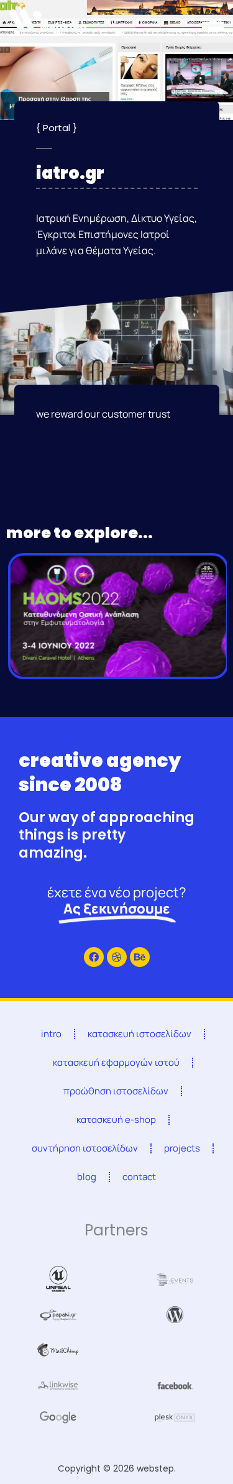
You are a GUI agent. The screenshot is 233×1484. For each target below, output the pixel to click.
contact (139, 1176)
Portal (56, 127)
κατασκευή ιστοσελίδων (139, 1033)
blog (86, 1176)
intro (51, 1033)
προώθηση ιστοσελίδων (115, 1090)
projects (182, 1148)
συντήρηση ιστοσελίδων (85, 1148)
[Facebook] (94, 957)
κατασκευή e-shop (116, 1119)
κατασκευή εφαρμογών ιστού (116, 1062)
